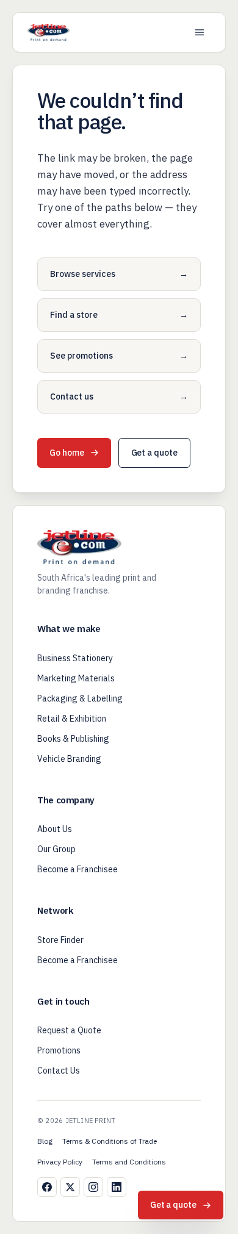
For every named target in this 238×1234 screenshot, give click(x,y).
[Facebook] (47, 1187)
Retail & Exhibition (71, 718)
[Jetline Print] (48, 32)
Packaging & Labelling (80, 698)
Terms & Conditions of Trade (109, 1141)
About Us (54, 828)
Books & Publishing (73, 738)
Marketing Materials (76, 678)
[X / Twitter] (70, 1187)
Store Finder (60, 939)
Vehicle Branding (69, 758)
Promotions (59, 1050)
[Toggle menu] (200, 32)
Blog (44, 1141)
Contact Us (58, 1070)
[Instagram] (93, 1187)
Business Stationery (75, 658)
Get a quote (154, 452)
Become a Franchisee (77, 869)
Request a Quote (69, 1030)
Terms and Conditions (129, 1161)
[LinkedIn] (116, 1187)
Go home (66, 452)
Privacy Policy (59, 1161)
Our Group (56, 849)
